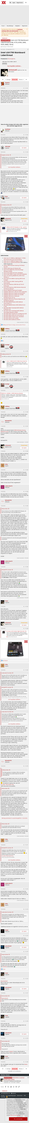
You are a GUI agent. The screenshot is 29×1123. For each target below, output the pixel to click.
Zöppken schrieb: (5, 155)
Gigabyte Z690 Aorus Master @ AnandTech (14, 293)
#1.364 (26, 491)
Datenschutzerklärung (15, 1115)
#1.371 (26, 844)
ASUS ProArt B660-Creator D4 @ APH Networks (15, 274)
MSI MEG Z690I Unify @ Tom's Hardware (14, 316)
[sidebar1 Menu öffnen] (26, 2)
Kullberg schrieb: (5, 354)
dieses (25, 1064)
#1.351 (26, 88)
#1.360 (26, 412)
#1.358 (26, 376)
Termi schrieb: (5, 996)
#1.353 (26, 152)
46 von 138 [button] (14, 79)
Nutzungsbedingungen (11, 1095)
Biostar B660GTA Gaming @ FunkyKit (13, 290)
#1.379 (26, 1038)
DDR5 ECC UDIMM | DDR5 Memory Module (12, 393)
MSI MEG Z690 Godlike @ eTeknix (12, 319)
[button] (5, 26)
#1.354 (26, 202)
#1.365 (26, 505)
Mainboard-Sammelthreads (15, 1081)
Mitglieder (17, 25)
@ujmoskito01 (4, 981)
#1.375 (26, 951)
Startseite (3, 1097)
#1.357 (26, 351)
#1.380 (26, 1061)
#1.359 (26, 390)
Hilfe (25, 1095)
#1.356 (26, 334)
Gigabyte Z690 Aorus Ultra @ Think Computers (15, 291)
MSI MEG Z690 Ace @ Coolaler (11, 318)
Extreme (5, 966)
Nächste (21, 79)
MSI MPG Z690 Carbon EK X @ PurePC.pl (14, 315)
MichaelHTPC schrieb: (6, 569)
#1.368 (26, 628)
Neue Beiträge (10, 25)
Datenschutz (20, 1095)
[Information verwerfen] (26, 29)
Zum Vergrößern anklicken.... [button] (14, 66)
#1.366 (26, 566)
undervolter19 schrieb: (7, 673)
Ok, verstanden (18, 1119)
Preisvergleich (11, 58)
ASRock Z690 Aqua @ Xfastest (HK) (12, 268)
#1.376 (26, 978)
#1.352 (26, 134)
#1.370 (26, 766)
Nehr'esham (11, 71)
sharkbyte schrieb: (6, 205)
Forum (2, 25)
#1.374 (26, 935)
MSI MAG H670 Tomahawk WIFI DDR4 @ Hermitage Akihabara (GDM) (14, 311)
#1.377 (26, 993)
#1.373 (26, 909)
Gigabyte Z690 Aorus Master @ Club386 (13, 294)
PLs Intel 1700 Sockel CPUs (7, 784)
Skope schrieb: (5, 954)
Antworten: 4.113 (10, 49)
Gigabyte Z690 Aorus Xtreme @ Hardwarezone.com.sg (11, 296)
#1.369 (26, 670)
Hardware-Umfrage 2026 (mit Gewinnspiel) (12, 30)
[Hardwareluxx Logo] (4, 2)
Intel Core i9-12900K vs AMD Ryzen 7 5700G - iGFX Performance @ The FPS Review (15, 258)
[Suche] (10, 2)
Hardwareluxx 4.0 (6, 1093)
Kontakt (3, 1095)
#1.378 (26, 1021)
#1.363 (26, 469)
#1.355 (26, 224)
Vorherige (8, 79)
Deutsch (14, 1093)
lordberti (18, 1082)
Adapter (11, 1051)
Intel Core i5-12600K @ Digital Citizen (13, 261)
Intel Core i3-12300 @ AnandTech (12, 262)
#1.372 (26, 889)
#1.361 (26, 426)
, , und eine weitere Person (14, 324)
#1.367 (26, 606)
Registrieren (24, 25)
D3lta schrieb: (5, 508)
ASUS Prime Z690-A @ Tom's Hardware (13, 272)
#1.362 (26, 451)
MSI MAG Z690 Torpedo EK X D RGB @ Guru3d (15, 313)
